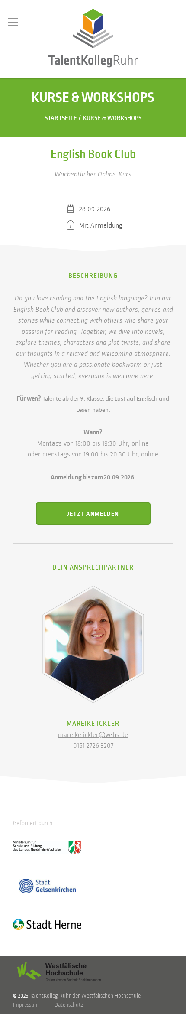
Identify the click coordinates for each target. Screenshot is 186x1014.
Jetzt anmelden (93, 513)
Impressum (26, 1005)
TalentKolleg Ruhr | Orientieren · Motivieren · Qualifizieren (93, 38)
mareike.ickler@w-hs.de (93, 735)
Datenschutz (69, 1005)
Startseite (61, 118)
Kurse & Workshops (112, 118)
